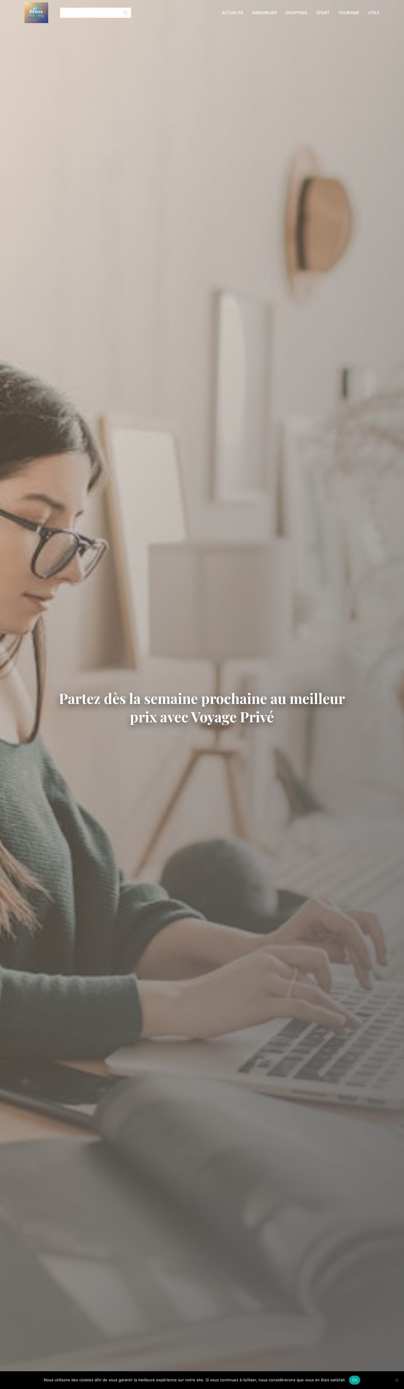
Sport (322, 12)
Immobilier (264, 12)
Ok (354, 1379)
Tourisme (348, 12)
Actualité (232, 12)
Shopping (296, 12)
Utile (373, 12)
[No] (397, 1380)
